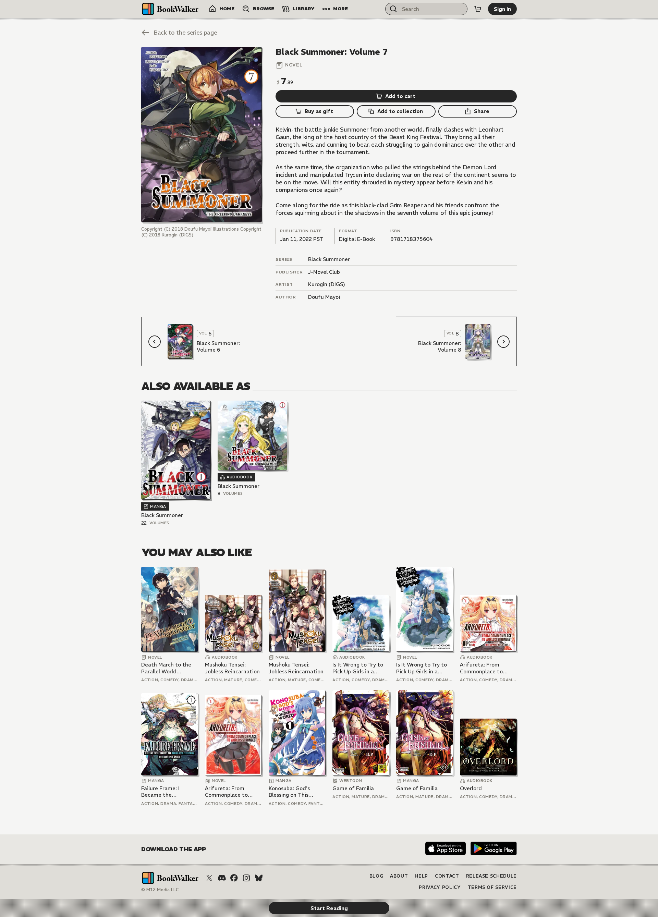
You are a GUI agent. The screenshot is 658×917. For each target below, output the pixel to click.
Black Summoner (329, 259)
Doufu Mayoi (324, 297)
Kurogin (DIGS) (326, 284)
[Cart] (477, 8)
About (399, 876)
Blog (376, 876)
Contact (447, 876)
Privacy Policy (440, 887)
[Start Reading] (201, 134)
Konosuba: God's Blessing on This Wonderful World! (291, 791)
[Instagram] (246, 878)
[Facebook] (234, 878)
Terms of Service (492, 887)
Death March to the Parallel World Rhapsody (166, 668)
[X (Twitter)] (209, 878)
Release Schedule (491, 876)
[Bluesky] (259, 878)
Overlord (471, 788)
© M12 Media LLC (160, 890)
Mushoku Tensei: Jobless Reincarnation (232, 668)
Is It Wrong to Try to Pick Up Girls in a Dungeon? (357, 668)
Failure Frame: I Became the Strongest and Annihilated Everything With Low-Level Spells (169, 791)
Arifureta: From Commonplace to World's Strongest (482, 668)
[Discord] (222, 878)
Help (421, 876)
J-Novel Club (324, 272)
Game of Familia (353, 788)
